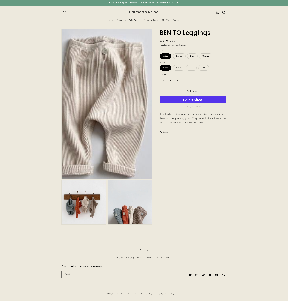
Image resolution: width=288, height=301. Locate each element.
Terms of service (161, 294)
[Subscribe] (112, 274)
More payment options (193, 107)
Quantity (163, 74)
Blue (192, 56)
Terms (159, 257)
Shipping (163, 45)
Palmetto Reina (118, 294)
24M (203, 68)
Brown (179, 56)
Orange (205, 56)
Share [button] (165, 132)
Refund (150, 257)
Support (119, 257)
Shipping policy (177, 294)
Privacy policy (146, 294)
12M (191, 68)
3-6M (165, 68)
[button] (65, 12)
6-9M (178, 68)
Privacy (140, 257)
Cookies (168, 257)
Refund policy (133, 294)
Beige (165, 56)
